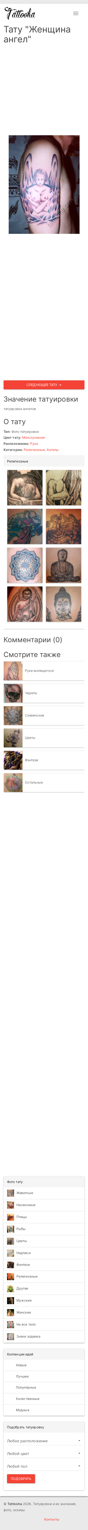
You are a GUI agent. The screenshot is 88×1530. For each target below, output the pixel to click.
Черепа (31, 693)
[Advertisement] (44, 91)
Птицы (21, 1217)
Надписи (23, 1253)
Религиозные (34, 450)
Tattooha (20, 13)
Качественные (27, 1399)
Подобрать (21, 1479)
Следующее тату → (44, 385)
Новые (21, 1365)
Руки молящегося (39, 671)
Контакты (51, 1519)
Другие (22, 1288)
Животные (24, 1193)
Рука (34, 444)
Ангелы (53, 450)
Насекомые (25, 1205)
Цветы (30, 738)
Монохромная (33, 437)
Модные (22, 1410)
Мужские (24, 1300)
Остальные (34, 782)
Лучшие (22, 1376)
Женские (23, 1312)
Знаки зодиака (28, 1336)
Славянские (34, 715)
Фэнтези (31, 760)
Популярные (25, 1387)
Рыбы (21, 1229)
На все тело (26, 1324)
